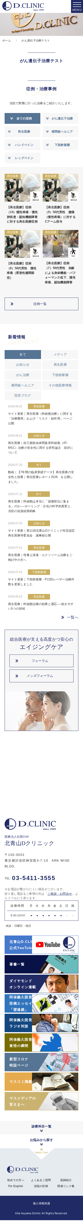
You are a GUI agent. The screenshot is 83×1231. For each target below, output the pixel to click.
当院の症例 (41, 1186)
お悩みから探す (41, 1140)
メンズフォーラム (40, 676)
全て (22, 354)
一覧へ (72, 617)
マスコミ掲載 (20, 1081)
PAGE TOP (41, 1152)
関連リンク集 (65, 1186)
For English (15, 1186)
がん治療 (22, 375)
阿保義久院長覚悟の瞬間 (20, 1042)
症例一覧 (40, 304)
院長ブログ (23, 395)
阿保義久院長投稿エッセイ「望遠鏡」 (20, 1003)
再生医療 (24, 131)
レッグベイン (24, 158)
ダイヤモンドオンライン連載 (22, 984)
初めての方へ (15, 1180)
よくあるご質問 (41, 1180)
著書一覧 (17, 964)
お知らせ (22, 364)
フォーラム (40, 661)
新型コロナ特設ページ (19, 1062)
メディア (60, 354)
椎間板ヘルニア (62, 131)
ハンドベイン (24, 145)
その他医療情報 (60, 385)
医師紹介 (66, 1180)
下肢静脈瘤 (62, 145)
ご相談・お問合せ (59, 893)
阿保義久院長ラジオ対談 (20, 1023)
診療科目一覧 (41, 1126)
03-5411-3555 (30, 878)
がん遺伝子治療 (62, 118)
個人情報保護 (41, 1203)
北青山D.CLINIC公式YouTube (24, 945)
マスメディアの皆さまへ (22, 1101)
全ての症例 (24, 118)
